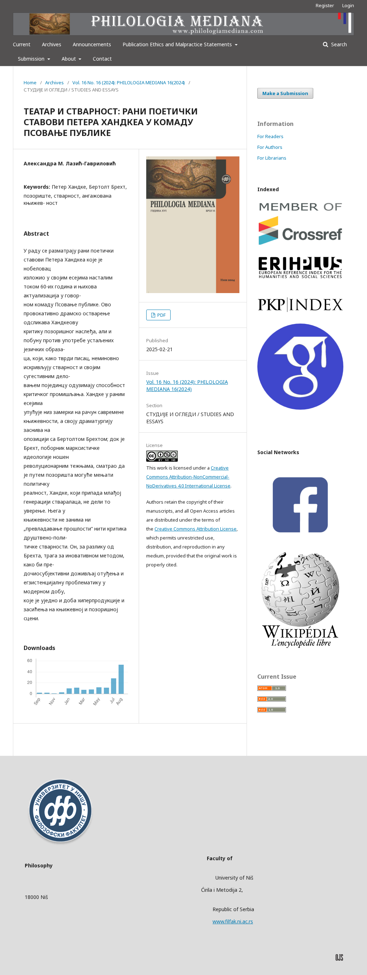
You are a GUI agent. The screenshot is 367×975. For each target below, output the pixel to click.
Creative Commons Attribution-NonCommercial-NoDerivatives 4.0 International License (188, 477)
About (69, 58)
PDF (161, 315)
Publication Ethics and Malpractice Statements (178, 44)
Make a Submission (285, 93)
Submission (32, 58)
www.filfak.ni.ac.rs (233, 921)
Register (325, 5)
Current (21, 44)
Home (30, 82)
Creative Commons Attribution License (195, 529)
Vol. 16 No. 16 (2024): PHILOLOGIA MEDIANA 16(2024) (128, 82)
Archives (51, 44)
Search (338, 44)
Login (348, 5)
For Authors (269, 147)
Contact (102, 58)
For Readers (270, 136)
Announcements (92, 44)
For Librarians (271, 158)
